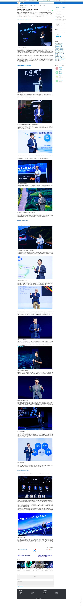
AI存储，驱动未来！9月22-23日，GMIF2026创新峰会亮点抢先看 (48, 569)
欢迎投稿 (20, 592)
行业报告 (43, 5)
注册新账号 (21, 586)
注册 (64, 2)
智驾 (24, 549)
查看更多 (51, 559)
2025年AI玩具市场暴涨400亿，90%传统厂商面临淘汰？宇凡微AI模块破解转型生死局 (61, 15)
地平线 (21, 549)
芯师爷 (60, 67)
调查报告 (32, 593)
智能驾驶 (35, 5)
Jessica (61, 80)
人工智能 (39, 5)
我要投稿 (58, 7)
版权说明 (56, 593)
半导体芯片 (26, 5)
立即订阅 (58, 36)
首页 (18, 5)
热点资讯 (21, 5)
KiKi (60, 75)
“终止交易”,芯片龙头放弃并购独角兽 (60, 18)
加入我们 (44, 593)
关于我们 (44, 592)
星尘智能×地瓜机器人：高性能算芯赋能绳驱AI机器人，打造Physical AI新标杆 (39, 569)
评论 (27, 10)
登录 (61, 2)
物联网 (31, 5)
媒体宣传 (20, 593)
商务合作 (64, 7)
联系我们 (56, 592)
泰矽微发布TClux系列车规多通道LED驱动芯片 (24, 555)
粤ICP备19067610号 (46, 598)
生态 (26, 549)
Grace (60, 71)
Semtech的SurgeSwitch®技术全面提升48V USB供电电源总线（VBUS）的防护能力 (30, 569)
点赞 (23, 10)
